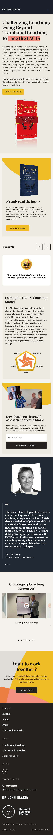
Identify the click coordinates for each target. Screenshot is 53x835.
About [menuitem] (5, 719)
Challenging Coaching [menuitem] (13, 744)
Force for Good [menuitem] (10, 755)
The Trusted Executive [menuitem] (13, 750)
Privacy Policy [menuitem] (8, 830)
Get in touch (26, 690)
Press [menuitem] (5, 724)
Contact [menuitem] (6, 708)
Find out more (17, 228)
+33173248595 (11, 786)
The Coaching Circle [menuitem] (12, 730)
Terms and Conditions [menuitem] (41, 830)
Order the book (13, 92)
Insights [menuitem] (6, 713)
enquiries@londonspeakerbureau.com (21, 789)
